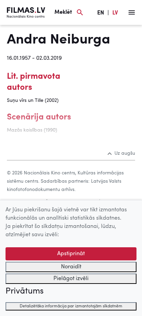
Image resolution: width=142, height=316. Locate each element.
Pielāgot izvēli (71, 278)
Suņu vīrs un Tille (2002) (33, 100)
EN (100, 13)
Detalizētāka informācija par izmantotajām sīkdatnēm (71, 306)
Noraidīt (71, 267)
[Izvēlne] (131, 12)
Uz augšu (124, 153)
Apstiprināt (71, 254)
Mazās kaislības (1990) (32, 130)
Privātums (24, 291)
